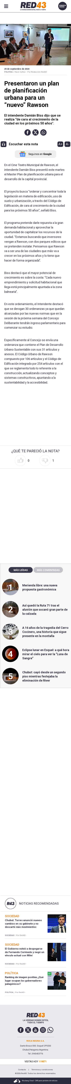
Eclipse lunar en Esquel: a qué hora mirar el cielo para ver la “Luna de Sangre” (45, 654)
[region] (35, 490)
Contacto (22, 1070)
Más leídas (21, 570)
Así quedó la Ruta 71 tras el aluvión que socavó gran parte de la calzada (45, 609)
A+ (60, 144)
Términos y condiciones (42, 1070)
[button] (27, 132)
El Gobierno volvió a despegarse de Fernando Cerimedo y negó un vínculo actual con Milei (24, 952)
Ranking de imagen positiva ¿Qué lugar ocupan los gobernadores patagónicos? (24, 980)
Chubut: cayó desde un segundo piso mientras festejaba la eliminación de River (44, 676)
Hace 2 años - (20, 72)
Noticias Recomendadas (39, 903)
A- (67, 144)
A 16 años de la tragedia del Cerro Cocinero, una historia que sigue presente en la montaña (45, 632)
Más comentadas (48, 570)
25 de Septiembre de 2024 (16, 69)
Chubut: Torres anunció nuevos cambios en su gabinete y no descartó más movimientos (23, 923)
